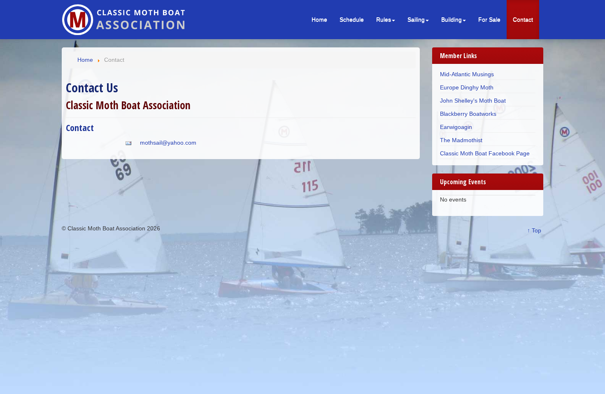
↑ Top (534, 230)
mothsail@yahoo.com (168, 142)
